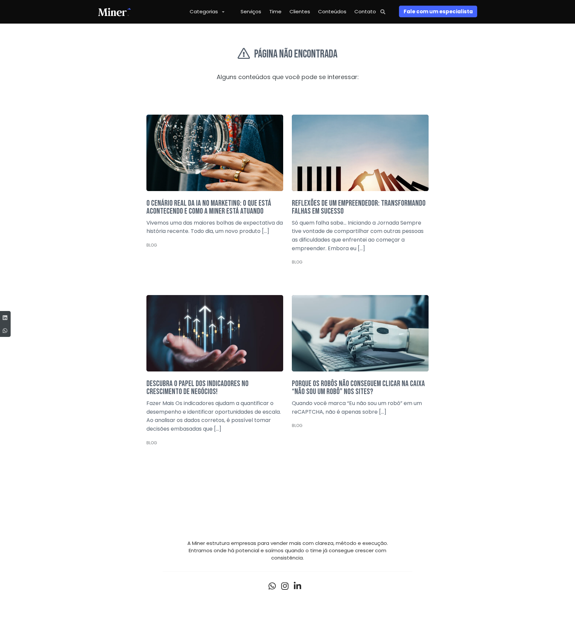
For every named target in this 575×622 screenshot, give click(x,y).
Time (275, 11)
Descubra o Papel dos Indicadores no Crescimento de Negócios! (197, 387)
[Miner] (114, 12)
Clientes (299, 11)
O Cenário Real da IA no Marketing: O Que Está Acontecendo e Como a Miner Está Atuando (208, 207)
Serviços (251, 11)
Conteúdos (332, 11)
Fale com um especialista (438, 11)
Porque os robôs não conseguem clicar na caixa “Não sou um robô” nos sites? (358, 387)
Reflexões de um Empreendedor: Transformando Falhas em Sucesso (359, 207)
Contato (365, 11)
